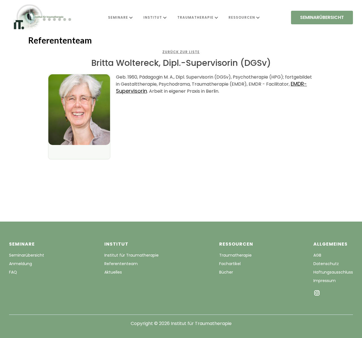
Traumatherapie (195, 17)
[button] (119, 17)
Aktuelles (113, 272)
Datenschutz (326, 264)
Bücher (226, 272)
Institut (152, 17)
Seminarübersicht (26, 255)
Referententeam (121, 264)
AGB (317, 255)
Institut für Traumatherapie (131, 255)
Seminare (118, 17)
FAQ (13, 272)
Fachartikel (230, 264)
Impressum (324, 281)
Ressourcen (242, 17)
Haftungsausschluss (333, 272)
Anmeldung (20, 264)
